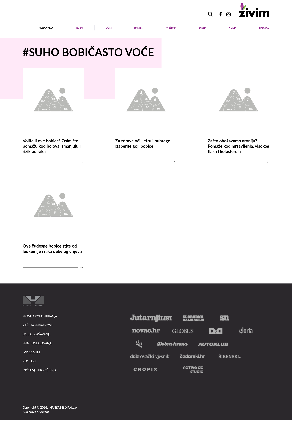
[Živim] (254, 10)
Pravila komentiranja (40, 316)
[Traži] (210, 14)
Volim (232, 27)
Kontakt (29, 361)
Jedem (79, 27)
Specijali (264, 27)
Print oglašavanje (37, 343)
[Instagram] (230, 14)
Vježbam (171, 27)
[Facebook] (219, 14)
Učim (109, 27)
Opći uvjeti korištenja (39, 370)
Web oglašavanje (36, 334)
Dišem (202, 27)
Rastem (139, 27)
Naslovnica (45, 27)
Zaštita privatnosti (38, 325)
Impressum (31, 352)
